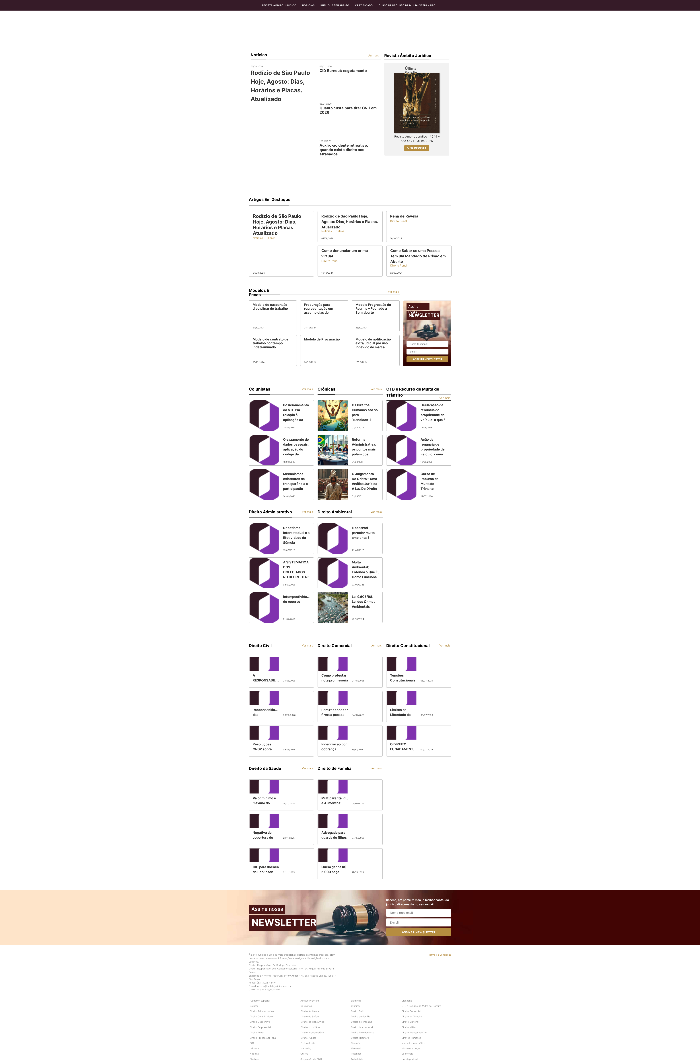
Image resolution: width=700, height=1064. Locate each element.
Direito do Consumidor (312, 1021)
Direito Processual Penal (263, 1037)
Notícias (308, 5)
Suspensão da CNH (311, 1059)
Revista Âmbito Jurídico (279, 5)
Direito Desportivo (260, 1021)
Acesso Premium (309, 1000)
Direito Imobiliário (310, 1027)
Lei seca (254, 1048)
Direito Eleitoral (410, 1021)
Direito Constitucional (261, 1016)
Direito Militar (409, 1027)
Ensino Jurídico (308, 1043)
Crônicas (356, 1006)
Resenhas (356, 1053)
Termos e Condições (440, 954)
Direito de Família (360, 1016)
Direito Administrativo (262, 1011)
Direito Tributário (360, 1037)
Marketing (305, 1048)
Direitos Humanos (411, 1037)
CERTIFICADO (364, 5)
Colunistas (306, 1006)
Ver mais (373, 55)
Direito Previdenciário (312, 1032)
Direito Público (308, 1037)
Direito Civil (357, 1011)
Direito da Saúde (309, 1016)
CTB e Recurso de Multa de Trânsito (421, 1006)
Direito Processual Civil (414, 1032)
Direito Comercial (411, 1011)
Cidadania (407, 1000)
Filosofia (355, 1043)
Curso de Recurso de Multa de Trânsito (407, 5)
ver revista (417, 148)
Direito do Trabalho (361, 1021)
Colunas (254, 1006)
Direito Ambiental (309, 1011)
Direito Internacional (362, 1027)
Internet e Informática (413, 1043)
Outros (304, 1053)
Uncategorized (410, 1059)
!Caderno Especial (260, 1000)
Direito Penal (257, 1032)
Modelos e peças (411, 1048)
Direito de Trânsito (412, 1016)
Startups (254, 1059)
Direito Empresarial (260, 1027)
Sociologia (407, 1053)
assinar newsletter (427, 359)
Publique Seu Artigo (334, 5)
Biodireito (356, 1000)
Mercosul (356, 1048)
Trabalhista (357, 1059)
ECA (252, 1043)
